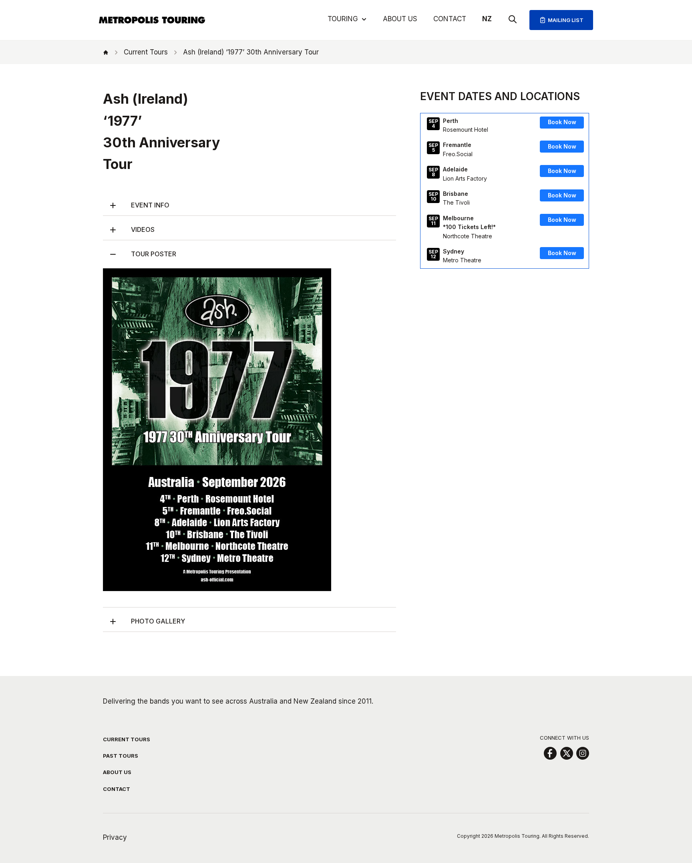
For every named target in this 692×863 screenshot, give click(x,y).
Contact (449, 19)
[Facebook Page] (550, 753)
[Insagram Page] (582, 753)
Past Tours (120, 755)
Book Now (562, 122)
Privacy (115, 837)
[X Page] (566, 753)
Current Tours (126, 739)
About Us (400, 19)
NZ (487, 19)
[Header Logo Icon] (152, 20)
